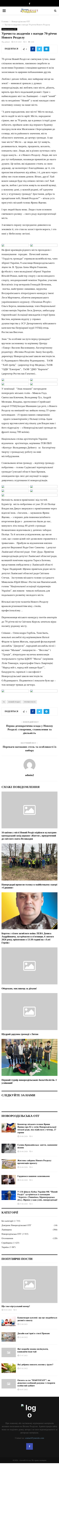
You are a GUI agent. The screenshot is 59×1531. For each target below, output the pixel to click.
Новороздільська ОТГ (9, 29)
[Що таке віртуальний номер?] (29, 1284)
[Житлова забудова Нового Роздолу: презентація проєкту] (9, 1164)
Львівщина (7, 1229)
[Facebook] (29, 1446)
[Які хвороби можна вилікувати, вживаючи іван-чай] (9, 1352)
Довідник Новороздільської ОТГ (16, 1225)
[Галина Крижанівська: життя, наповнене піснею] (9, 1148)
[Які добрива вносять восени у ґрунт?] (9, 1368)
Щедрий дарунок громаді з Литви (20, 1034)
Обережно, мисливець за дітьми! (19, 988)
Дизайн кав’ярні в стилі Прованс (33, 1333)
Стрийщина (7, 1242)
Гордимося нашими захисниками (33, 1176)
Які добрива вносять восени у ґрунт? (35, 1364)
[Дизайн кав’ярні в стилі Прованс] (9, 1337)
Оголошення (7, 1238)
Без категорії (7, 1220)
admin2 (7, 42)
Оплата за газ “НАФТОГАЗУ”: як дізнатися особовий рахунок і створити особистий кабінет (36, 1383)
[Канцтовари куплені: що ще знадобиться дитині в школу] (9, 1321)
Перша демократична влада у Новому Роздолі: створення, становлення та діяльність (29, 729)
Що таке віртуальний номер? (16, 1306)
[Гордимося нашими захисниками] (9, 1179)
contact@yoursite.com (34, 1438)
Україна (5, 1247)
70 (4, 702)
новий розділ (14, 702)
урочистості (29, 702)
